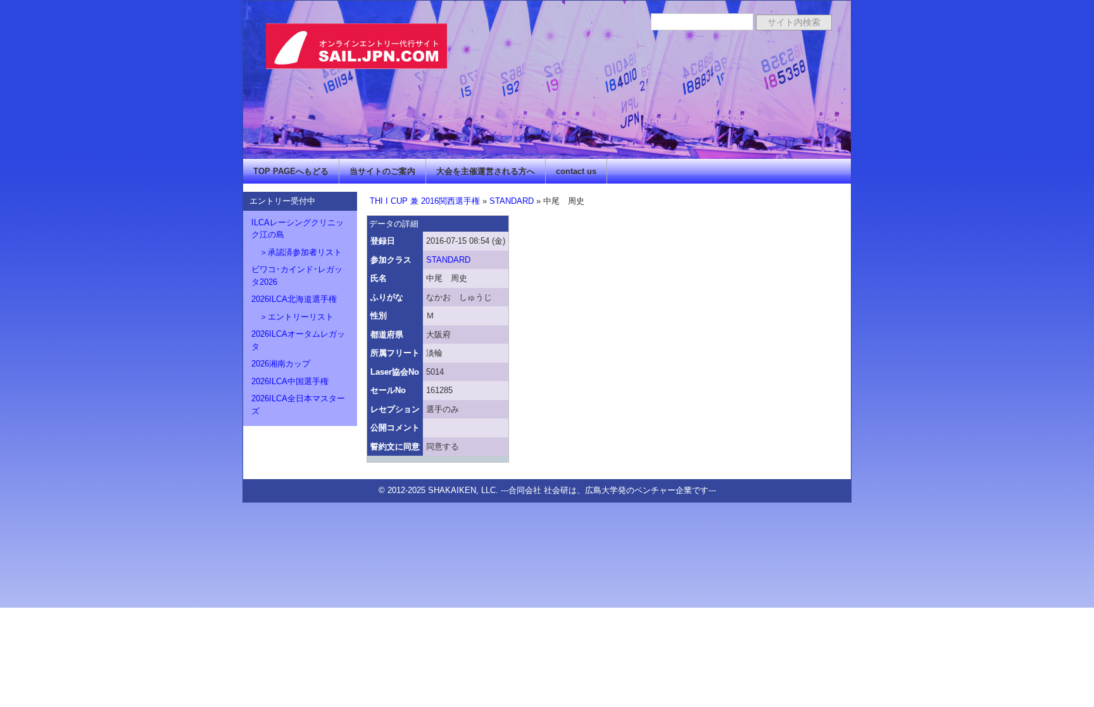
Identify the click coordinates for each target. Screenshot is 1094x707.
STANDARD (511, 201)
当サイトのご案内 (382, 171)
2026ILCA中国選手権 (290, 381)
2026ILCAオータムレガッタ (298, 340)
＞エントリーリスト (292, 317)
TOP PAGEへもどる (291, 171)
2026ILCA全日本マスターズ (298, 405)
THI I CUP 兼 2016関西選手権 (425, 201)
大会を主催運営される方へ (485, 171)
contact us (576, 171)
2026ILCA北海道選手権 (294, 299)
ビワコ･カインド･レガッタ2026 (297, 276)
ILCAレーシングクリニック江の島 (297, 229)
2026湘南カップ (280, 363)
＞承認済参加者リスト (296, 252)
